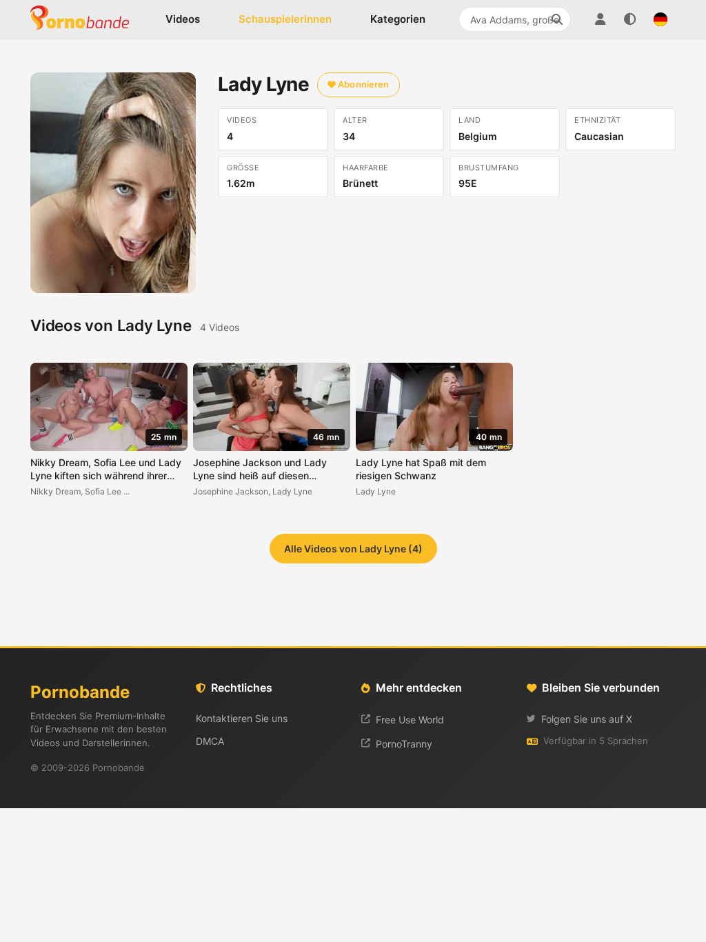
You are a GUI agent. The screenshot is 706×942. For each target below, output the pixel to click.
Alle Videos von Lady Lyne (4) (353, 548)
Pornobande (85, 19)
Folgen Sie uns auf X (586, 719)
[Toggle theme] (630, 19)
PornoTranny (404, 744)
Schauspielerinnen (285, 19)
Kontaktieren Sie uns (242, 718)
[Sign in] (600, 19)
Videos (182, 19)
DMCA (210, 741)
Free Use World (410, 719)
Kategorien (397, 19)
